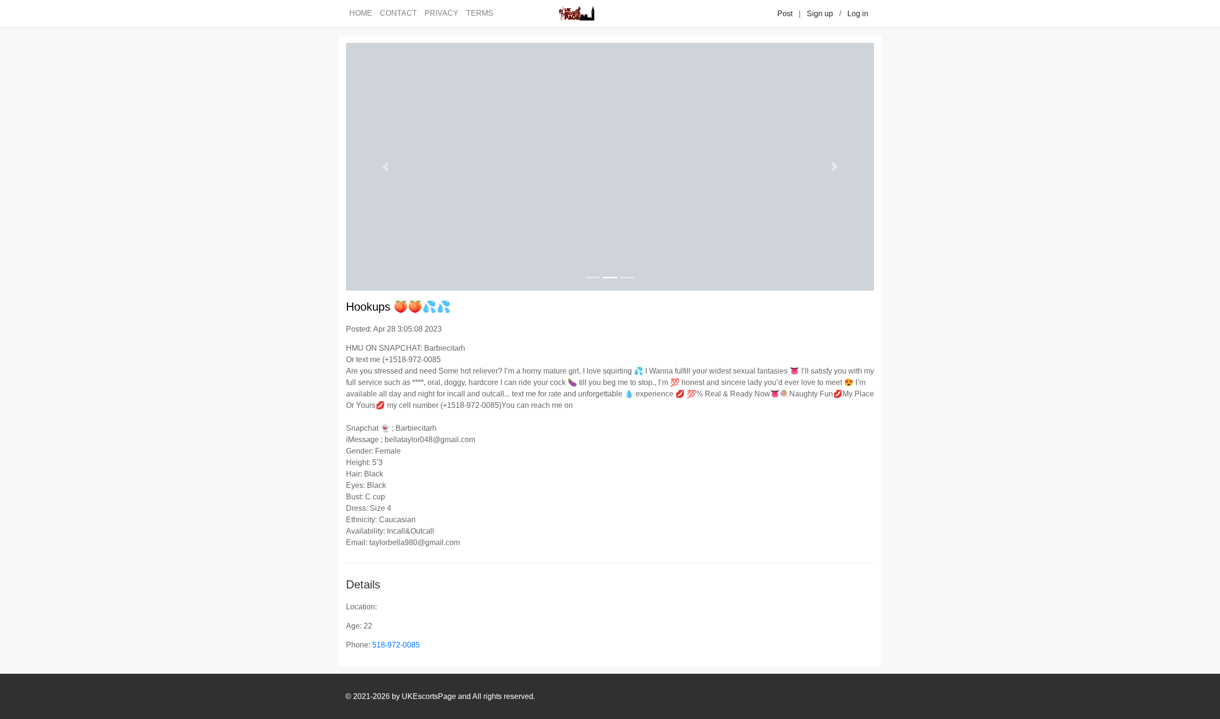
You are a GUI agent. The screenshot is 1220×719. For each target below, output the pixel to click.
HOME (360, 13)
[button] (385, 167)
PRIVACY (441, 13)
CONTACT (398, 13)
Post (785, 14)
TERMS (479, 13)
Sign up (820, 14)
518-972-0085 (396, 645)
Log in (857, 14)
